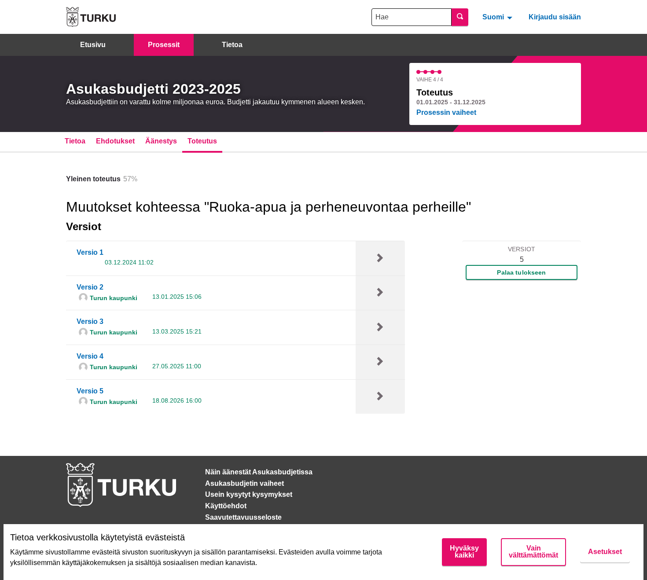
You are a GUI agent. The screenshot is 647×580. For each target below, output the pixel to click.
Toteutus (202, 141)
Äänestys (161, 141)
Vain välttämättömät (533, 551)
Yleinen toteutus (93, 179)
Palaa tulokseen (521, 272)
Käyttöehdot (225, 506)
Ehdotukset (115, 141)
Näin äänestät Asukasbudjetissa (258, 472)
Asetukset (605, 551)
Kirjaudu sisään (555, 17)
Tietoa (232, 44)
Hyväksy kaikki (464, 551)
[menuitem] (498, 16)
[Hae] (460, 17)
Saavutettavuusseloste (243, 517)
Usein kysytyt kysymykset (248, 494)
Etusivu (93, 44)
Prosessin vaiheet (446, 112)
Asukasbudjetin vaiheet (244, 483)
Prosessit (164, 44)
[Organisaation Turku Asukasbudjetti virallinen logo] (91, 17)
